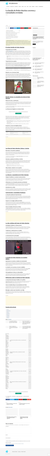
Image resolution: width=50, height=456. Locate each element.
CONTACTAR (14, 0)
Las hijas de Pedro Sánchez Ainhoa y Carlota (11, 33)
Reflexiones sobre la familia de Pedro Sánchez (11, 37)
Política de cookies (23, 451)
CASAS (27, 6)
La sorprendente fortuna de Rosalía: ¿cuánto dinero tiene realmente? (37, 59)
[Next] (19, 331)
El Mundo (8, 316)
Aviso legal (22, 443)
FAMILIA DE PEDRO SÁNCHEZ (19, 396)
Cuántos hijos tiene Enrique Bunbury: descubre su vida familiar (24, 418)
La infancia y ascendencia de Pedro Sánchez (11, 34)
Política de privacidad (8, 442)
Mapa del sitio (17, 0)
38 (7, 419)
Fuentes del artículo (8, 38)
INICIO (6, 0)
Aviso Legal (19, 451)
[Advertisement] (25, 20)
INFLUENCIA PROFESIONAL (26, 396)
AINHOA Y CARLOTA (9, 396)
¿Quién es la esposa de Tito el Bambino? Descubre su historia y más (40, 86)
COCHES (30, 6)
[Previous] (17, 331)
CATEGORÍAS (8, 0)
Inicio (6, 8)
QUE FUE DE (7, 6)
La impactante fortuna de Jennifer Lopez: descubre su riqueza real (40, 82)
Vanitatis (8, 317)
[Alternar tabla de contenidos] (19, 30)
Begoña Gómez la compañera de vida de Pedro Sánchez (13, 32)
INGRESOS (33, 6)
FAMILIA (23, 6)
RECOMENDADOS (41, 6)
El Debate (8, 315)
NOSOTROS (11, 0)
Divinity (8, 309)
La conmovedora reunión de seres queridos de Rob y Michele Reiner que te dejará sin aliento (13, 322)
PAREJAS (20, 6)
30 (9, 323)
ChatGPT (18, 113)
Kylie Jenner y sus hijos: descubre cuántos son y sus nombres (40, 78)
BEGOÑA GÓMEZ (14, 396)
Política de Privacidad (14, 451)
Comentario (7, 426)
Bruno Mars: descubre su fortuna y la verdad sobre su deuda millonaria (11, 418)
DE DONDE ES (16, 6)
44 (20, 419)
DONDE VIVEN (12, 6)
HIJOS (25, 6)
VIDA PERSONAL (7, 397)
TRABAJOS (36, 6)
